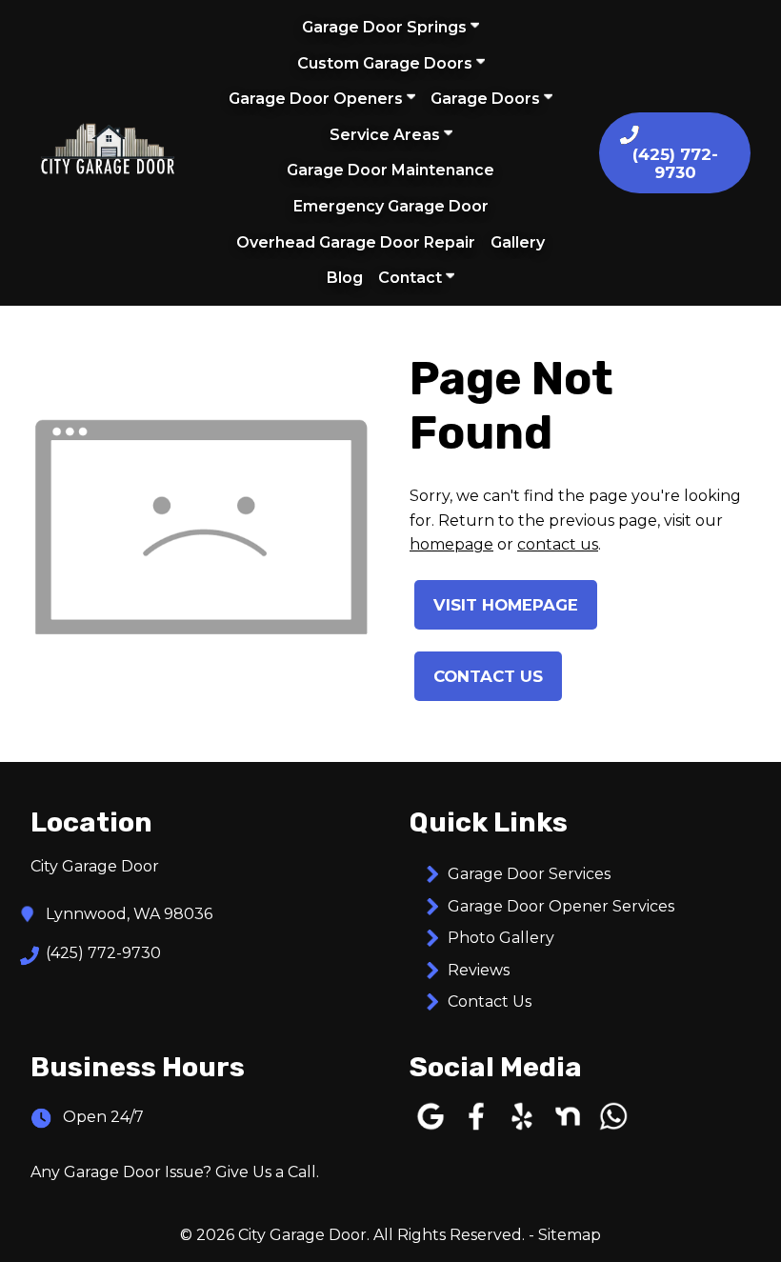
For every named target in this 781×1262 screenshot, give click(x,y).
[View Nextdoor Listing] (568, 1130)
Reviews (479, 970)
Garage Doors (487, 99)
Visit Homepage (505, 604)
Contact (412, 278)
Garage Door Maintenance (390, 170)
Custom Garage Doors (386, 63)
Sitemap (569, 1235)
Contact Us (488, 676)
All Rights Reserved (447, 1235)
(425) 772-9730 (103, 953)
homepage (451, 544)
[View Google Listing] (430, 1130)
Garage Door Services (529, 874)
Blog (345, 278)
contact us (557, 544)
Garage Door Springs (386, 27)
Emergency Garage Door (391, 206)
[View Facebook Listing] (476, 1130)
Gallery (518, 242)
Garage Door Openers (318, 99)
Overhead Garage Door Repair (355, 242)
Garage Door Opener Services (561, 906)
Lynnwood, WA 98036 (129, 914)
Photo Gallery (501, 938)
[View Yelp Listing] (522, 1130)
